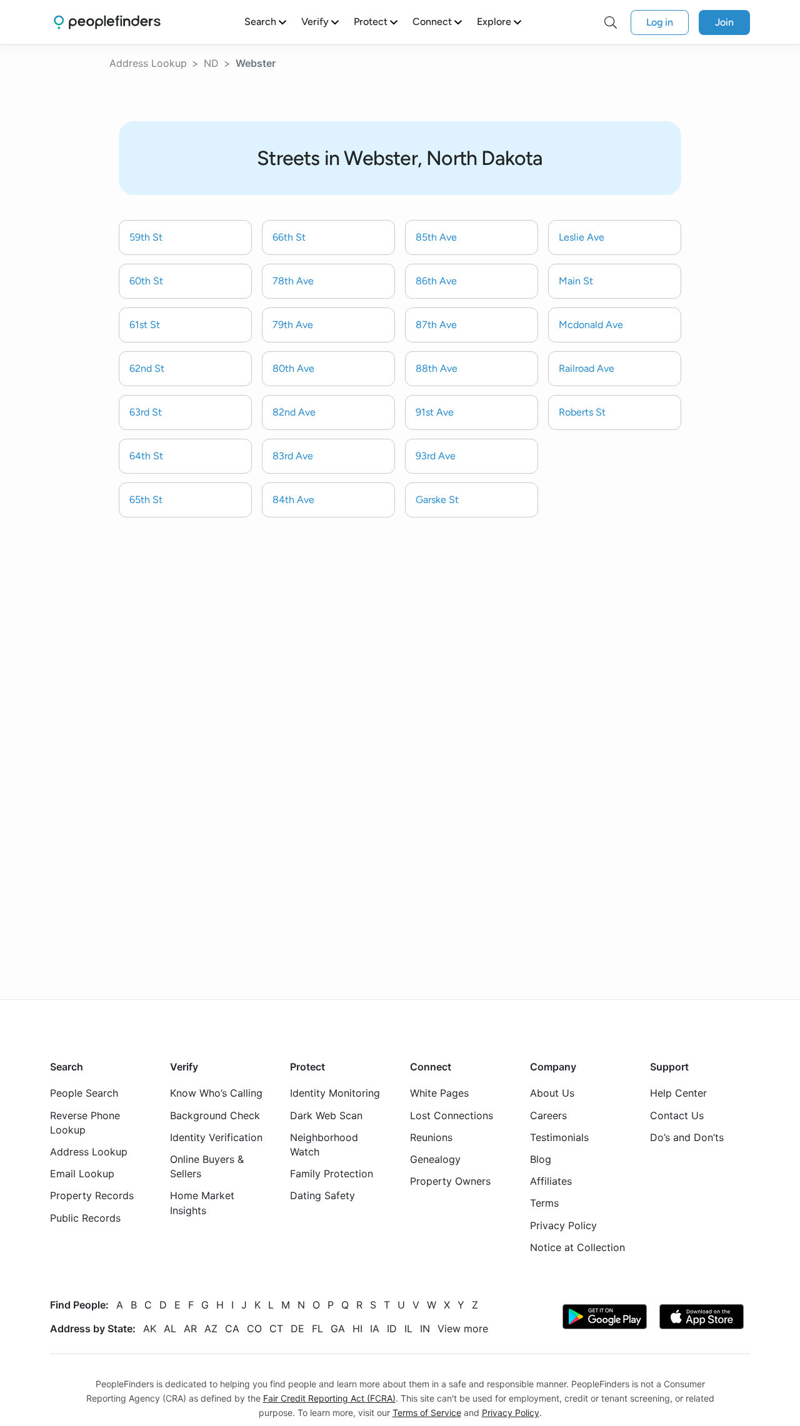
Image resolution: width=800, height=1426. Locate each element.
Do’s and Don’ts (687, 1137)
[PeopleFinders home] (107, 22)
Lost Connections (451, 1115)
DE (297, 1328)
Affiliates (551, 1181)
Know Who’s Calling (216, 1093)
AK (149, 1328)
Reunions (431, 1137)
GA (338, 1328)
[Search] (611, 22)
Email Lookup (82, 1173)
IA (374, 1328)
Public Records (85, 1218)
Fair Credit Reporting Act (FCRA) (329, 1398)
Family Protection (331, 1173)
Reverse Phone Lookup (85, 1122)
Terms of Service (426, 1412)
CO (254, 1328)
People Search (84, 1093)
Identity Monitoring (335, 1093)
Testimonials (559, 1137)
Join (724, 22)
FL (317, 1328)
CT (276, 1328)
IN (425, 1328)
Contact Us (677, 1115)
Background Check (215, 1115)
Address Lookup (148, 63)
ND (211, 63)
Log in (659, 22)
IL (408, 1328)
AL (170, 1328)
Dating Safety (322, 1196)
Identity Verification (216, 1137)
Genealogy (435, 1159)
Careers (548, 1115)
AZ (211, 1328)
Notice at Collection (577, 1247)
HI (357, 1328)
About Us (552, 1093)
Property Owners (450, 1181)
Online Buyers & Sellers (207, 1166)
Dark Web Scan (326, 1115)
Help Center (678, 1093)
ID (392, 1328)
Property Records (92, 1196)
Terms (544, 1203)
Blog (540, 1159)
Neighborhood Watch (324, 1144)
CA (232, 1328)
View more (463, 1328)
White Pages (439, 1093)
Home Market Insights (202, 1203)
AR (190, 1328)
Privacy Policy (563, 1225)
